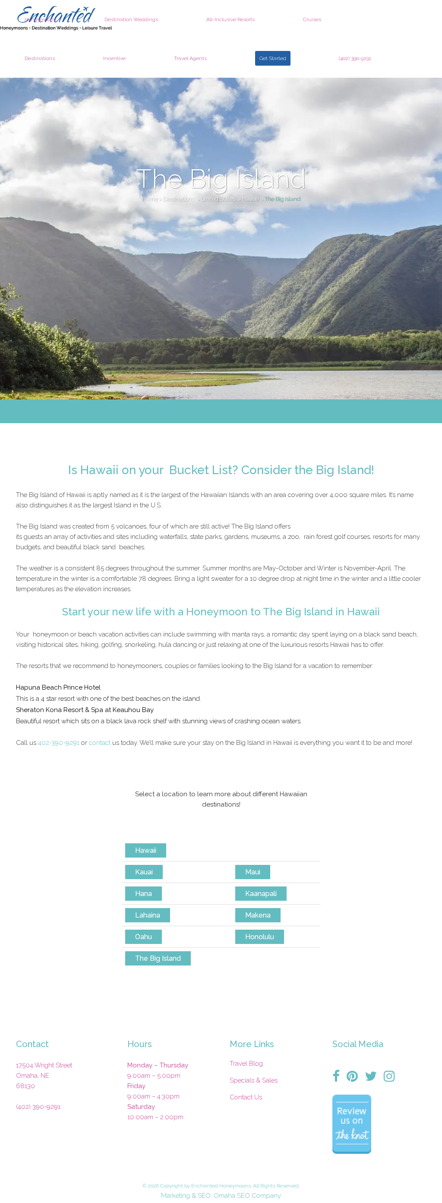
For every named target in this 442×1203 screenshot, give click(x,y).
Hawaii (250, 199)
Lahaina (147, 915)
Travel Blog (246, 1063)
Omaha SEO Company (247, 1196)
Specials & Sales (254, 1080)
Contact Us (246, 1097)
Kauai (144, 872)
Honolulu (259, 937)
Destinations (178, 199)
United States (218, 199)
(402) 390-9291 (38, 1107)
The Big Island (158, 958)
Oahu (143, 937)
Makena (258, 915)
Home (150, 199)
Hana (143, 894)
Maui (252, 872)
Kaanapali (261, 894)
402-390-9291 (58, 743)
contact (100, 743)
